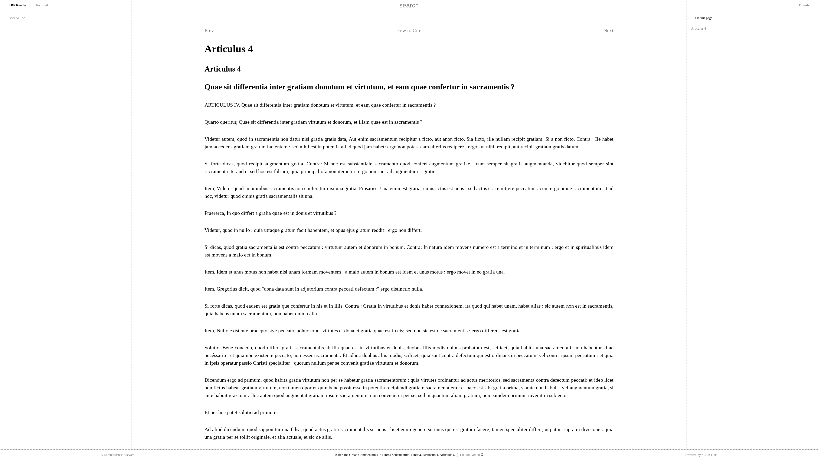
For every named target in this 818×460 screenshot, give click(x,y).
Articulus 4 (698, 28)
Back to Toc (17, 18)
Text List (41, 5)
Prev (209, 30)
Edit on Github (470, 455)
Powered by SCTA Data (701, 455)
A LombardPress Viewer (117, 455)
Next (608, 30)
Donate (804, 5)
